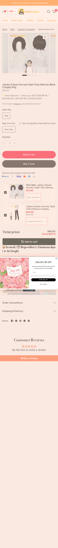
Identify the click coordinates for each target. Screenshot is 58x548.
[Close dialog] (56, 258)
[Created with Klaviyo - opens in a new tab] (29, 290)
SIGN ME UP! (43, 279)
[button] (10, 11)
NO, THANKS (43, 284)
